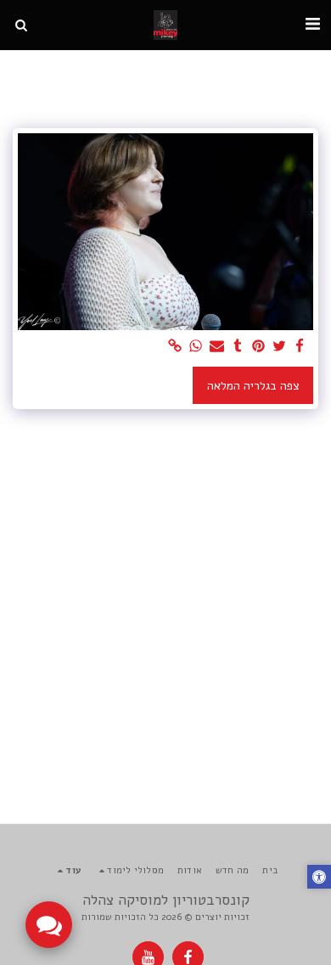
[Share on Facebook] (300, 347)
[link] (175, 347)
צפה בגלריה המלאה (253, 386)
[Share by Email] (217, 347)
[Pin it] (258, 347)
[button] (312, 24)
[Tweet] (279, 347)
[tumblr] (237, 347)
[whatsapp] (196, 347)
